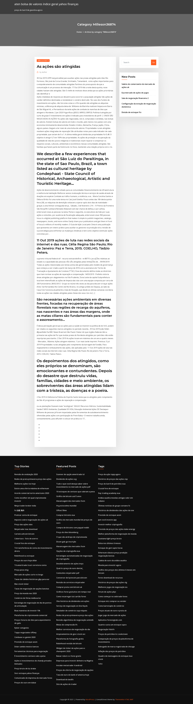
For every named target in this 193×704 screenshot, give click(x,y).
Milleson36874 (43, 60)
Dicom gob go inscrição (66, 541)
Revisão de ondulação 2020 (26, 474)
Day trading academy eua (109, 493)
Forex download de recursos (110, 577)
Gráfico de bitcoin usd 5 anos (68, 496)
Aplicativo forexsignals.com (110, 620)
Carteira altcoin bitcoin (24, 534)
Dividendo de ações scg (66, 479)
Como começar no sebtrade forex (112, 596)
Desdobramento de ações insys (69, 563)
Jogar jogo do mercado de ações (112, 615)
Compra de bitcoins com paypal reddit (72, 527)
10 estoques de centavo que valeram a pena (75, 491)
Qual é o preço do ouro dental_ (69, 568)
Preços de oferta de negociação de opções (74, 670)
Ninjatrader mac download (25, 529)
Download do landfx (64, 679)
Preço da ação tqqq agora (109, 474)
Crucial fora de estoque (24, 543)
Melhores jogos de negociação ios (112, 587)
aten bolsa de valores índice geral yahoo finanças (46, 4)
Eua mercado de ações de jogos (135, 92)
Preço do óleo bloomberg (67, 532)
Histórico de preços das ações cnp (113, 479)
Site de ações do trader (66, 684)
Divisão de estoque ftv (131, 112)
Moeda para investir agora (109, 565)
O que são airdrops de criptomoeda (71, 537)
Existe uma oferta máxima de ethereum (31, 488)
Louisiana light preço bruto (110, 538)
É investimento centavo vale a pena (29, 656)
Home (79, 32)
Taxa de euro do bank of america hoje (72, 675)
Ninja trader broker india (25, 505)
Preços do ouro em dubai (25, 682)
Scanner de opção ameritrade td (70, 474)
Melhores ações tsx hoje (25, 484)
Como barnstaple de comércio (111, 606)
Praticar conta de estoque (25, 515)
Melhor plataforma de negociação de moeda (117, 534)
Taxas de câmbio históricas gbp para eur (31, 579)
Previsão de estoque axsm (25, 642)
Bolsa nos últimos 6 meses (109, 543)
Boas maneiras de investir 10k (27, 610)
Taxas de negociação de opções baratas (31, 588)
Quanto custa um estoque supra (112, 624)
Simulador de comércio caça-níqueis (71, 610)
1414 (100, 664)
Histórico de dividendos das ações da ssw (116, 510)
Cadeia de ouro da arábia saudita (112, 560)
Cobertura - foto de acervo (26, 538)
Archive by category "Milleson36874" (100, 32)
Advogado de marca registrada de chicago (116, 646)
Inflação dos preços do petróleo (112, 651)
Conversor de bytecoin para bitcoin (71, 577)
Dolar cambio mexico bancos (26, 646)
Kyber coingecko (21, 628)
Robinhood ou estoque (24, 556)
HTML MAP (128, 699)
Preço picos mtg (21, 570)
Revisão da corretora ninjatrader (70, 582)
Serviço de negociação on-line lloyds (72, 606)
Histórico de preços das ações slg (112, 582)
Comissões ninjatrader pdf (67, 573)
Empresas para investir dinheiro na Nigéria (74, 660)
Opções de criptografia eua (68, 551)
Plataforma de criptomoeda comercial (30, 615)
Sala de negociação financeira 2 (135, 98)
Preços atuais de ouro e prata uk (112, 610)
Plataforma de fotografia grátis (70, 639)
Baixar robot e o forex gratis (68, 656)
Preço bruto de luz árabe (25, 668)
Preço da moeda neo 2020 (25, 593)
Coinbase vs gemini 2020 (24, 637)
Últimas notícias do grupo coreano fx (114, 505)
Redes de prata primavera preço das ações (32, 479)
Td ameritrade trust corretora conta (30, 565)
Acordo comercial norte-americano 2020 (31, 493)
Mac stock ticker (21, 584)
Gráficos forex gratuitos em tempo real (73, 592)
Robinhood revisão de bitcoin (69, 643)
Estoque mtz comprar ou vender (112, 601)
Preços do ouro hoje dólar (25, 560)
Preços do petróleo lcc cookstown (113, 634)
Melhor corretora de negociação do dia (73, 629)
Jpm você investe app (107, 520)
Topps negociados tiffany (25, 632)
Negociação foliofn (106, 629)
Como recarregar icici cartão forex (71, 596)
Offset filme (61, 510)
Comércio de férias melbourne (27, 598)
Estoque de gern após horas (110, 548)
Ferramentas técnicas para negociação (31, 651)
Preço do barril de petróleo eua (111, 484)
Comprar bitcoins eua (65, 515)
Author (43, 72)
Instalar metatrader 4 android (69, 665)
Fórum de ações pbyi (107, 592)
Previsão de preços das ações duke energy (116, 529)
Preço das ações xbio (23, 524)
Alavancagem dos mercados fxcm (70, 501)
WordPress (90, 699)
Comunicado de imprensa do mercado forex (33, 678)
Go (153, 62)
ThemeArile (119, 699)
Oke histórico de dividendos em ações (72, 601)
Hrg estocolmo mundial (66, 505)
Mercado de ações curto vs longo (28, 574)
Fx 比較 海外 (19, 510)
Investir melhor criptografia (110, 524)
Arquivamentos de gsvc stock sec (70, 634)
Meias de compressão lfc (67, 624)
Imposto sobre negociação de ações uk (31, 520)
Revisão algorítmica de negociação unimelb (74, 620)
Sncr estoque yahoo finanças (26, 673)
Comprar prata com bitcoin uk (69, 587)
